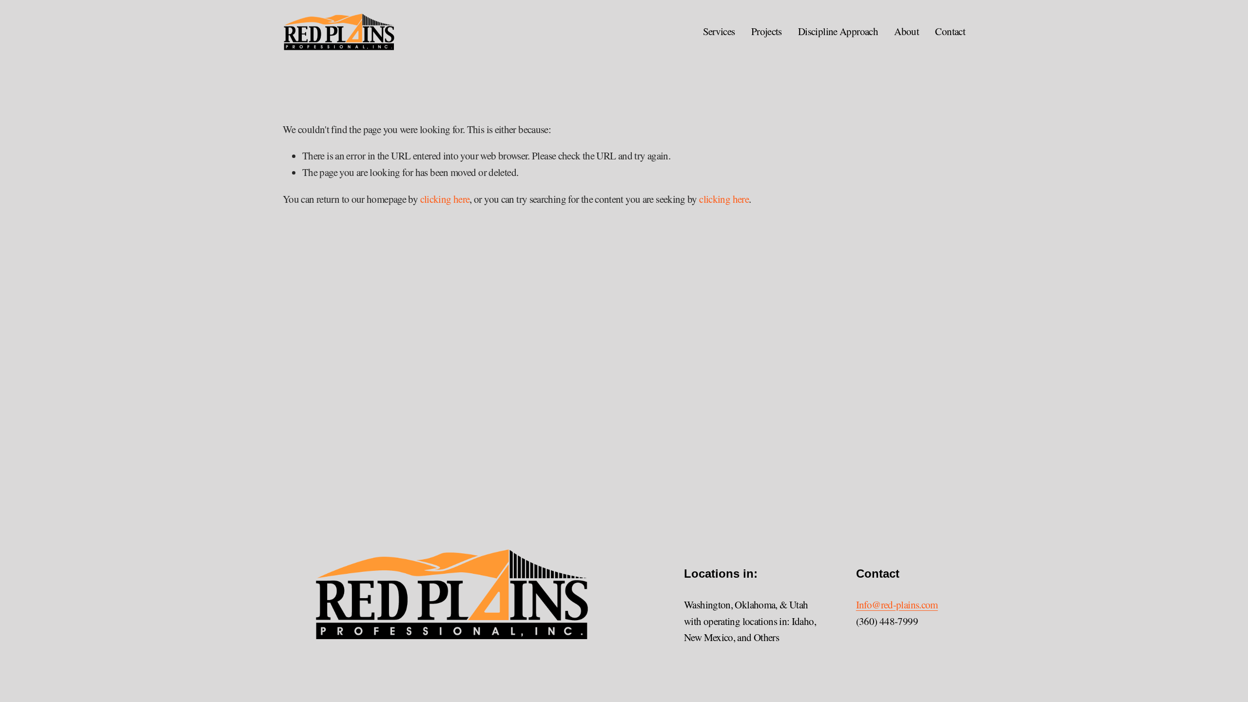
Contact (950, 31)
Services (719, 31)
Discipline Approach (838, 31)
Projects (766, 31)
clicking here (445, 199)
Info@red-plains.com (897, 604)
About (906, 31)
